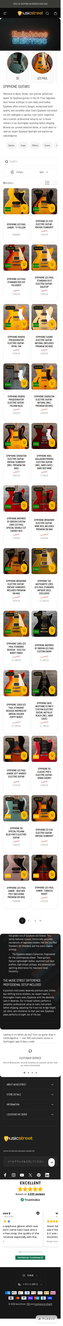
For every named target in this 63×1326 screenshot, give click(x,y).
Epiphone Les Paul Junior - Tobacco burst (44, 890)
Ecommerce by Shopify (43, 1304)
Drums (47, 145)
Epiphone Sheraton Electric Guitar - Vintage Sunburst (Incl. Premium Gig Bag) (16, 462)
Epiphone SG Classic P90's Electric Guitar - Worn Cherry (44, 773)
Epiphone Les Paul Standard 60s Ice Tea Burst (16, 282)
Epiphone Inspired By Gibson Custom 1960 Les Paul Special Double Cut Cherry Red (16, 524)
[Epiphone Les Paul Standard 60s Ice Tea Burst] (16, 258)
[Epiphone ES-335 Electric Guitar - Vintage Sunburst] (44, 201)
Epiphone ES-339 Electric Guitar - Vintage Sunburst (44, 832)
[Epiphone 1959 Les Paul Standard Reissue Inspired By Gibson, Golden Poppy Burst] (16, 683)
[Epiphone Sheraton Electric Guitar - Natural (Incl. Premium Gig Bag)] (44, 376)
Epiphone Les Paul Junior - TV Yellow (16, 226)
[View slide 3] (32, 1073)
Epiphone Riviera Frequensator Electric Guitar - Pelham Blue (16, 401)
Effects (35, 145)
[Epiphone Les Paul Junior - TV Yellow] (16, 201)
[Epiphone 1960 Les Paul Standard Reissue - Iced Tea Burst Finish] (16, 624)
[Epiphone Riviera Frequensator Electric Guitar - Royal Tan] (16, 317)
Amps (23, 145)
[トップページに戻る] (4, 42)
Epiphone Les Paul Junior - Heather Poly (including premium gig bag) (16, 892)
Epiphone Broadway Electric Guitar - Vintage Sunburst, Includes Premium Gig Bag (16, 587)
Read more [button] (53, 1241)
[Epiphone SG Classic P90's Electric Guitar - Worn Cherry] (44, 749)
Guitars (11, 145)
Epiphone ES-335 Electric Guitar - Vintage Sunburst (44, 224)
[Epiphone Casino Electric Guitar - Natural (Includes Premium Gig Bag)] (44, 317)
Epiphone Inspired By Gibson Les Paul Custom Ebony (44, 648)
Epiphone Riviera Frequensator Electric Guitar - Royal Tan (16, 341)
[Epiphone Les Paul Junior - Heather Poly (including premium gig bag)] (16, 868)
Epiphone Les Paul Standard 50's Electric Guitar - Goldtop (44, 282)
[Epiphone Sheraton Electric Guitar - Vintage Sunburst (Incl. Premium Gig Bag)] (16, 436)
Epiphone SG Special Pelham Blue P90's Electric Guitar (16, 832)
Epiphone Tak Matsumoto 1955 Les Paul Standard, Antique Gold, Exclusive (44, 587)
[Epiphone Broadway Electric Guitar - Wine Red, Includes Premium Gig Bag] (44, 498)
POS (28, 1304)
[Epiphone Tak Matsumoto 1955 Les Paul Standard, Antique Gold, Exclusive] (44, 561)
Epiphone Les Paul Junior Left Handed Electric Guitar (16, 773)
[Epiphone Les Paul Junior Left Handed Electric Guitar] (16, 749)
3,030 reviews (36, 1194)
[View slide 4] (36, 1073)
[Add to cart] (24, 208)
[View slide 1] (24, 1073)
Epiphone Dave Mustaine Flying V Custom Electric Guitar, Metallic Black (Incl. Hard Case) (44, 710)
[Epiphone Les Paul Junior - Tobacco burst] (44, 868)
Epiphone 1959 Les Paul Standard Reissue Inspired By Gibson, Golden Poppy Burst (16, 711)
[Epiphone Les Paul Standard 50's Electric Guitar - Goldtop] (44, 258)
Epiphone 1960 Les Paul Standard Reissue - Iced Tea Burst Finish (16, 648)
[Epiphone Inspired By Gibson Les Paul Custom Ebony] (44, 624)
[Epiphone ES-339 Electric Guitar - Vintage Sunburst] (44, 808)
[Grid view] (47, 183)
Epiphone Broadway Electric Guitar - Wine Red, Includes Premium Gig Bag (44, 524)
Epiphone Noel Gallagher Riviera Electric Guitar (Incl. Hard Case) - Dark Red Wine (44, 462)
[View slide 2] (28, 1073)
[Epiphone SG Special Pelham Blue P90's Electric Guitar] (16, 808)
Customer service (30, 1058)
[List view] (55, 183)
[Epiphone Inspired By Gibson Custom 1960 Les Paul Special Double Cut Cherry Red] (16, 498)
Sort (42, 172)
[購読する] (51, 1162)
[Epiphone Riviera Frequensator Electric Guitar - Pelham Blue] (16, 376)
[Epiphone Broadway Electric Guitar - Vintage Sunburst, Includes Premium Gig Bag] (16, 561)
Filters (19, 172)
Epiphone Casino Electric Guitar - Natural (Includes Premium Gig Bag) (44, 341)
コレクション (16, 42)
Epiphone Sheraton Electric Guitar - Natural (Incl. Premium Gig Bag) (44, 401)
